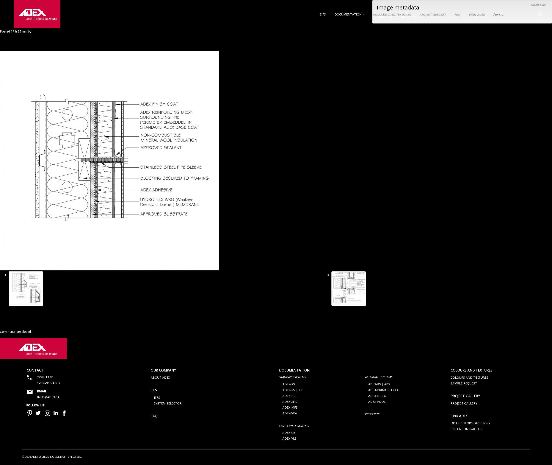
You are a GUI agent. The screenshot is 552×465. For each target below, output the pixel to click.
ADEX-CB (288, 433)
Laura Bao (39, 31)
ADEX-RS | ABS (379, 384)
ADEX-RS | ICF (292, 390)
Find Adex (477, 14)
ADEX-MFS (290, 407)
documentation (294, 370)
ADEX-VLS (289, 438)
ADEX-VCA (289, 413)
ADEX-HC (288, 396)
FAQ (457, 14)
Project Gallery (432, 14)
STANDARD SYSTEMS (292, 377)
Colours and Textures (392, 14)
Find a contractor (466, 429)
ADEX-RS (288, 384)
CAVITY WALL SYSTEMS (294, 426)
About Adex (538, 4)
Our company (163, 370)
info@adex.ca (48, 397)
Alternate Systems (378, 377)
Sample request (464, 383)
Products (372, 414)
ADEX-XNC (289, 402)
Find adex (459, 416)
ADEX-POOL (377, 402)
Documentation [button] (348, 14)
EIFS (323, 14)
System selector (168, 403)
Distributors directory (470, 423)
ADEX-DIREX (377, 396)
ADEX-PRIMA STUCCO (384, 390)
